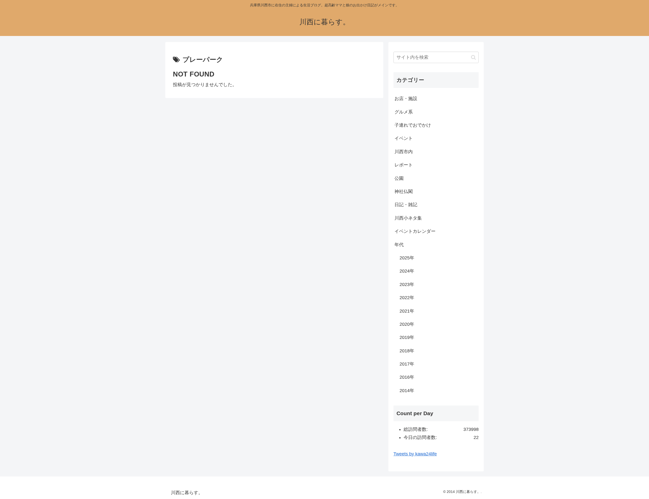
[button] (473, 57)
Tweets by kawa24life (415, 453)
